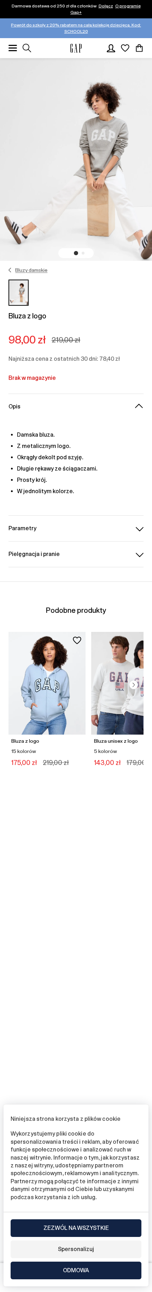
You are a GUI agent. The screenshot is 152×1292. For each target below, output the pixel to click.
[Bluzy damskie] (10, 270)
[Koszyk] (139, 48)
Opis (14, 406)
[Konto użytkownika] (111, 48)
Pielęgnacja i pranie (34, 554)
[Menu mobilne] (12, 48)
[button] (76, 253)
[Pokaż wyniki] (27, 48)
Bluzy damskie (31, 270)
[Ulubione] (125, 48)
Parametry (22, 528)
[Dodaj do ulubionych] (77, 640)
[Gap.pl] (76, 48)
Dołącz (106, 6)
